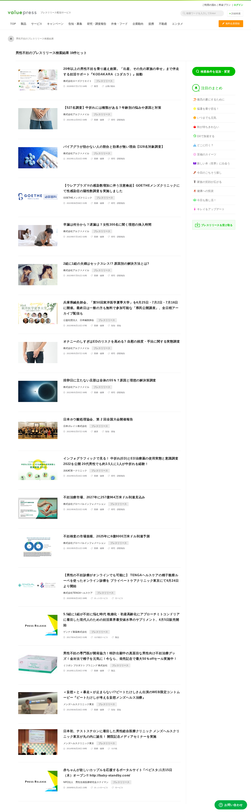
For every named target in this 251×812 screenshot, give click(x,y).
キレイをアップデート (211, 209)
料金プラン (225, 5)
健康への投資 (205, 190)
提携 (151, 23)
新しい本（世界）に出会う (213, 163)
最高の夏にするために (211, 99)
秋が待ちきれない (208, 126)
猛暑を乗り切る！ (208, 108)
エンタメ (177, 23)
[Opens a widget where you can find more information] (231, 805)
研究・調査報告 (96, 23)
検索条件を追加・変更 (215, 71)
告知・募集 (75, 23)
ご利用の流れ (209, 5)
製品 (23, 23)
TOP (13, 23)
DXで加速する (206, 136)
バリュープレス (22, 13)
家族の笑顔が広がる (209, 181)
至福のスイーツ (206, 154)
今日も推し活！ (206, 200)
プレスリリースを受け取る (217, 225)
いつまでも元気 (206, 117)
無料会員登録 (231, 23)
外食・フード (119, 23)
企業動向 (138, 23)
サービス (36, 23)
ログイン (238, 5)
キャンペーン (55, 23)
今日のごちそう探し (209, 172)
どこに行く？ (205, 145)
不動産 (163, 23)
